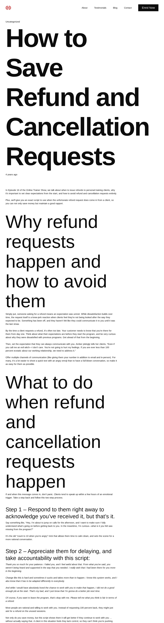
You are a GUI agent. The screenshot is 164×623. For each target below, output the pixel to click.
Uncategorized (13, 21)
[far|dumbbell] (9, 7)
